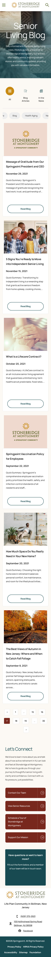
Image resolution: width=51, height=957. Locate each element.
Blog (15, 115)
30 (44, 720)
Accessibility (10, 952)
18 (17, 720)
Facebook (28, 930)
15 (34, 711)
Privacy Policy (14, 946)
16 (43, 711)
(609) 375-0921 (28, 916)
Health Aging (31, 115)
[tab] (10, 94)
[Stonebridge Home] (25, 898)
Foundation (35, 952)
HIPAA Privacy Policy (33, 946)
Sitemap (23, 952)
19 (26, 720)
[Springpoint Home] (25, 7)
